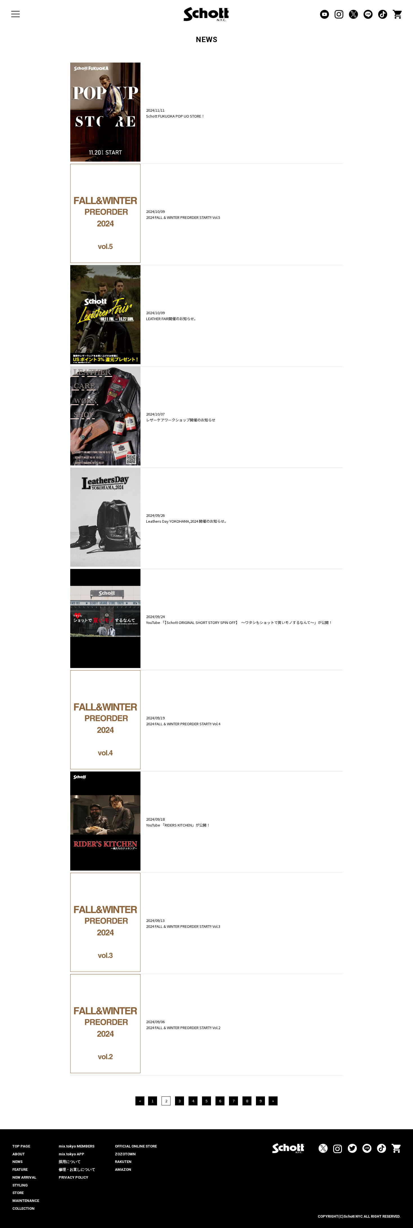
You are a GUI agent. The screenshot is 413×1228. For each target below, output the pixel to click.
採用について (70, 1162)
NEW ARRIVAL (24, 1177)
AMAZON (123, 1169)
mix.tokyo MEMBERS (76, 1146)
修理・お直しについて (77, 1169)
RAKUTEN (123, 1162)
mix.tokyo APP (71, 1154)
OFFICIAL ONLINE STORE (136, 1146)
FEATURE (20, 1169)
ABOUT (18, 1154)
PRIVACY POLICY (73, 1177)
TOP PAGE (21, 1146)
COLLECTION (23, 1208)
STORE (18, 1193)
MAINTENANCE (25, 1201)
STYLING (20, 1185)
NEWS (17, 1162)
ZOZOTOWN (125, 1154)
